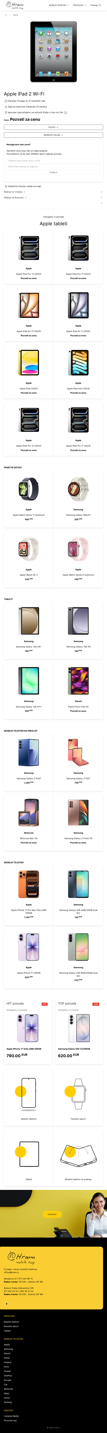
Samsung (8, 1349)
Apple (15, 15)
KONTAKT (52, 1214)
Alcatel (7, 1371)
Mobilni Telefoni (57, 5)
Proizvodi (78, 5)
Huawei (7, 1362)
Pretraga (94, 5)
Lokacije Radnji (11, 1416)
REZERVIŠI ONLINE (52, 135)
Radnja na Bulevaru (14, 197)
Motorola (8, 1389)
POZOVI (51, 127)
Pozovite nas (10, 1420)
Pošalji (53, 172)
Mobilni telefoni (11, 1322)
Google (7, 1380)
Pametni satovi (11, 1326)
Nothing (8, 1402)
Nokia (7, 1358)
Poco (6, 1366)
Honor (7, 1397)
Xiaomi (7, 1353)
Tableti (7, 1330)
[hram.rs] (15, 5)
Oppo (6, 1393)
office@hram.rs (11, 1272)
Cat (5, 1384)
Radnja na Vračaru (13, 192)
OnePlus (8, 1375)
